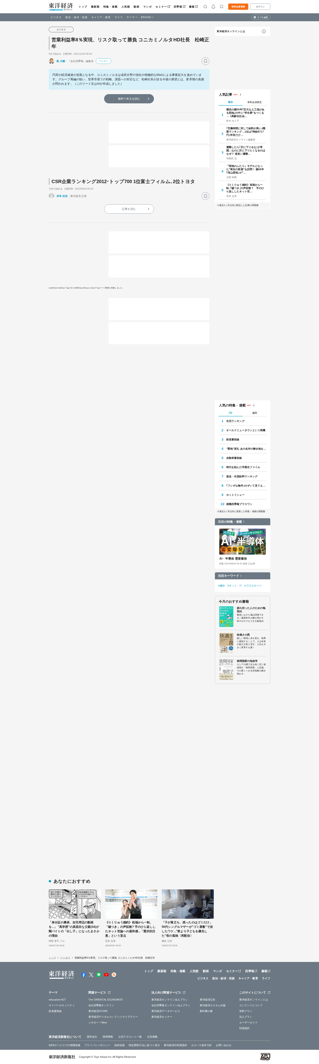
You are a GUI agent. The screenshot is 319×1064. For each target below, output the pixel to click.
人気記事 (225, 94)
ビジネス (56, 17)
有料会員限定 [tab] (254, 102)
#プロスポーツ (253, 585)
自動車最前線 (234, 457)
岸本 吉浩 (62, 196)
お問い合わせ (223, 1045)
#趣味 (221, 585)
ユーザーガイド (248, 1022)
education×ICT (57, 999)
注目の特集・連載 (230, 521)
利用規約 (244, 1028)
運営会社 (92, 1036)
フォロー (103, 61)
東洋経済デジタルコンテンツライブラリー (113, 1016)
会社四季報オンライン (101, 1005)
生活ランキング (235, 421)
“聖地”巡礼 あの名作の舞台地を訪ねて (246, 448)
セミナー (161, 6)
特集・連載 (110, 6)
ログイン (260, 6)
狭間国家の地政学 (247, 660)
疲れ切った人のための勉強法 (251, 609)
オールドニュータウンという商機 (245, 430)
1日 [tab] (230, 412)
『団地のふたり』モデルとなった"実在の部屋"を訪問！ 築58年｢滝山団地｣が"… (245, 169)
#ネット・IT (234, 585)
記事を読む (129, 208)
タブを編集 (262, 17)
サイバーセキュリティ (62, 1005)
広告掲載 (152, 1036)
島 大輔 (60, 61)
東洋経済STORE (98, 1011)
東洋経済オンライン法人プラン (169, 999)
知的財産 (119, 1045)
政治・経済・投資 (76, 17)
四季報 (178, 6)
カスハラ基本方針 (201, 1045)
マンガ (147, 6)
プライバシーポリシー (97, 1045)
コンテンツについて (251, 1005)
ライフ (119, 17)
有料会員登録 (238, 6)
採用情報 (108, 1036)
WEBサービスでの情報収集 (64, 1045)
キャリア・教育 (101, 17)
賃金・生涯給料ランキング (242, 476)
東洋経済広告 (207, 999)
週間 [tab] (254, 413)
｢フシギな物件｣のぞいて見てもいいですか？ (246, 485)
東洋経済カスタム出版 (213, 1005)
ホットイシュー (235, 494)
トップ (83, 6)
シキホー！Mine (97, 1022)
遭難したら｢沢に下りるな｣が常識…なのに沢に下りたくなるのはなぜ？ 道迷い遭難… (245, 150)
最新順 (95, 6)
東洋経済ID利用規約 (175, 1045)
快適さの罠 (243, 634)
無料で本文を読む (129, 98)
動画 (136, 6)
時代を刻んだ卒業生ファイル (243, 467)
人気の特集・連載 (232, 405)
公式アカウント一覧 (130, 1036)
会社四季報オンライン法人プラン (171, 1005)
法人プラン (245, 1016)
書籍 (192, 6)
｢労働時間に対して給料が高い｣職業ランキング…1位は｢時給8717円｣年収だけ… (245, 131)
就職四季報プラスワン (239, 504)
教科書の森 (206, 1011)
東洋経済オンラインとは (231, 31)
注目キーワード (228, 575)
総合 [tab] (230, 102)
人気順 (125, 6)
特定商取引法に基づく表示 (144, 1045)
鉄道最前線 (232, 439)
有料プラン (245, 1011)
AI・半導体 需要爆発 (233, 558)
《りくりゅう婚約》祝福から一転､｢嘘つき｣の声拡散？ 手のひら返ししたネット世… (245, 188)
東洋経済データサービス (165, 1011)
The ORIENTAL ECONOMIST (105, 999)
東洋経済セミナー (161, 1016)
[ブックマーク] (205, 61)
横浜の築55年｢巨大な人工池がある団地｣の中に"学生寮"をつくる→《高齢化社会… (245, 113)
